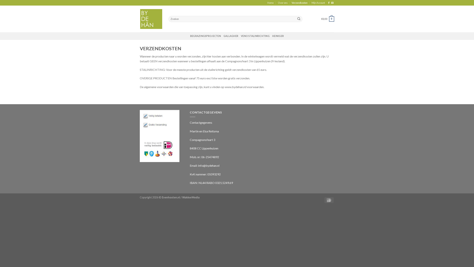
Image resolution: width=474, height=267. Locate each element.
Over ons (283, 2)
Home (270, 2)
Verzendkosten (300, 2)
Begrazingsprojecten (205, 35)
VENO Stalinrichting (255, 35)
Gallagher (230, 35)
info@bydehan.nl (208, 165)
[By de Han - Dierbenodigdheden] (151, 19)
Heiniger (278, 35)
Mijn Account (318, 2)
